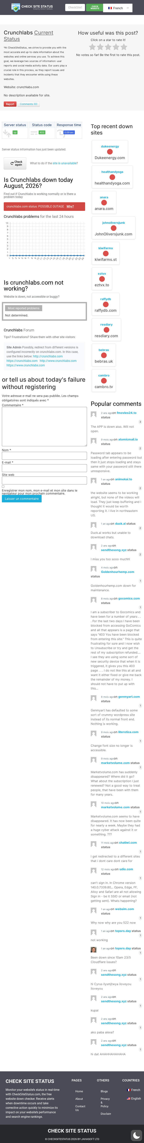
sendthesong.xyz (118, 550)
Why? (70, 206)
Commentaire (12, 405)
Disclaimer (106, 1113)
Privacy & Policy (105, 1102)
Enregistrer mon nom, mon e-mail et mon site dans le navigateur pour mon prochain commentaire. (39, 492)
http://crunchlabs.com (48, 356)
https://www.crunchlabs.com (26, 365)
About (79, 1099)
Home (79, 1091)
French (117, 8)
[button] (136, 1135)
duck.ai (125, 523)
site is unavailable (64, 163)
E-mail (7, 462)
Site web (8, 474)
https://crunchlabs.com (22, 361)
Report (10, 104)
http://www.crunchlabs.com (58, 361)
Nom (6, 449)
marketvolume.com (120, 763)
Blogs (104, 1091)
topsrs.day (128, 931)
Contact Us (80, 1108)
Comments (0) (28, 104)
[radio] (92, 47)
